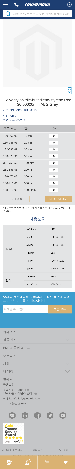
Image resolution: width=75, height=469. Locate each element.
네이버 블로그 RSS (15, 403)
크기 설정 (16, 198)
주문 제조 (9, 356)
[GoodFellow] (37, 4)
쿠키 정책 (63, 450)
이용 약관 (38, 450)
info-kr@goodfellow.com (27, 398)
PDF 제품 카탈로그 (16, 347)
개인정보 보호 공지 (12, 450)
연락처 (7, 379)
